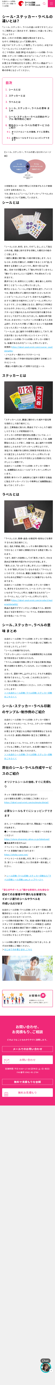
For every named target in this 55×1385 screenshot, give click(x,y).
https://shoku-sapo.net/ (16, 854)
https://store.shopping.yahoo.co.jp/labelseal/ (27, 839)
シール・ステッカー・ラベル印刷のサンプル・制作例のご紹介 (29, 118)
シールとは (15, 89)
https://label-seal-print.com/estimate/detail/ (26, 802)
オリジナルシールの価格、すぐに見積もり (31, 132)
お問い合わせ (27, 1060)
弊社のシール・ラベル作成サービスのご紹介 (29, 126)
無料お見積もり (27, 1092)
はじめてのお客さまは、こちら (18, 949)
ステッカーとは (17, 95)
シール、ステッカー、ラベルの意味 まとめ (29, 109)
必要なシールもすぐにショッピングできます (31, 138)
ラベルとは (15, 101)
